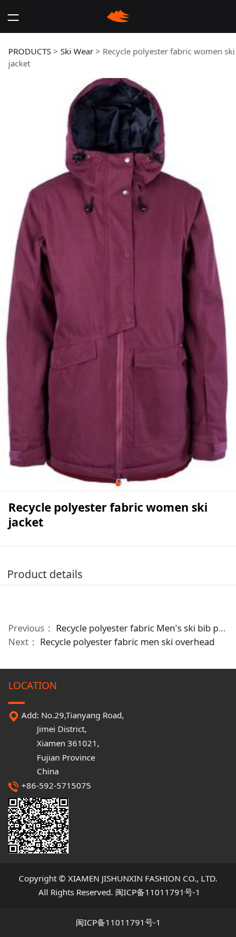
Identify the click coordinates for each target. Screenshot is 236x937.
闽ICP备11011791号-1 (157, 891)
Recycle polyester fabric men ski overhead (127, 641)
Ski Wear (76, 51)
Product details (44, 574)
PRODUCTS (29, 51)
